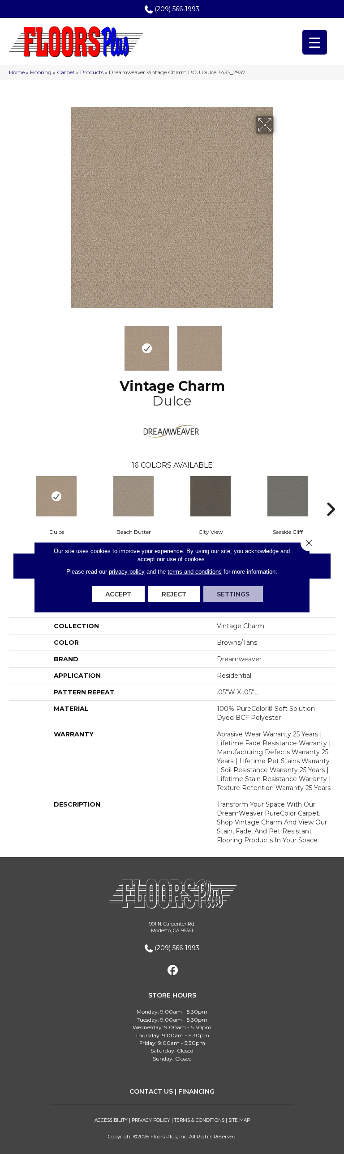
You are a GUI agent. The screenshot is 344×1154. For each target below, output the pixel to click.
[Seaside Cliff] (287, 496)
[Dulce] (56, 496)
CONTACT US (151, 1091)
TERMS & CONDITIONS (199, 1120)
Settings (233, 594)
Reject (174, 594)
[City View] (210, 496)
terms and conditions (195, 571)
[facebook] (173, 970)
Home (17, 72)
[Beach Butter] (133, 496)
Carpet (66, 72)
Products (91, 72)
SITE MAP (239, 1120)
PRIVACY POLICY (151, 1120)
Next (279, 343)
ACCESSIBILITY (111, 1120)
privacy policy (127, 571)
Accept (118, 594)
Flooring (41, 72)
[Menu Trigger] (314, 42)
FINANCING (196, 1091)
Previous (64, 343)
